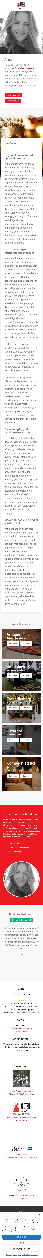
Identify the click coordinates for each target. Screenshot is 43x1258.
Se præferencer (21, 1249)
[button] (40, 1215)
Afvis (21, 1243)
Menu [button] (21, 8)
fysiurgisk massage (24, 68)
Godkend (22, 1237)
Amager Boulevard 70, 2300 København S (21, 1157)
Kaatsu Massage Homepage (30, 1255)
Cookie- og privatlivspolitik (13, 1255)
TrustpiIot (35, 1012)
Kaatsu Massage (21, 4)
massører (33, 78)
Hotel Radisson (21, 1154)
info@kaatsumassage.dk (21, 1028)
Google (35, 1006)
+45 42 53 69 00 (23, 1031)
